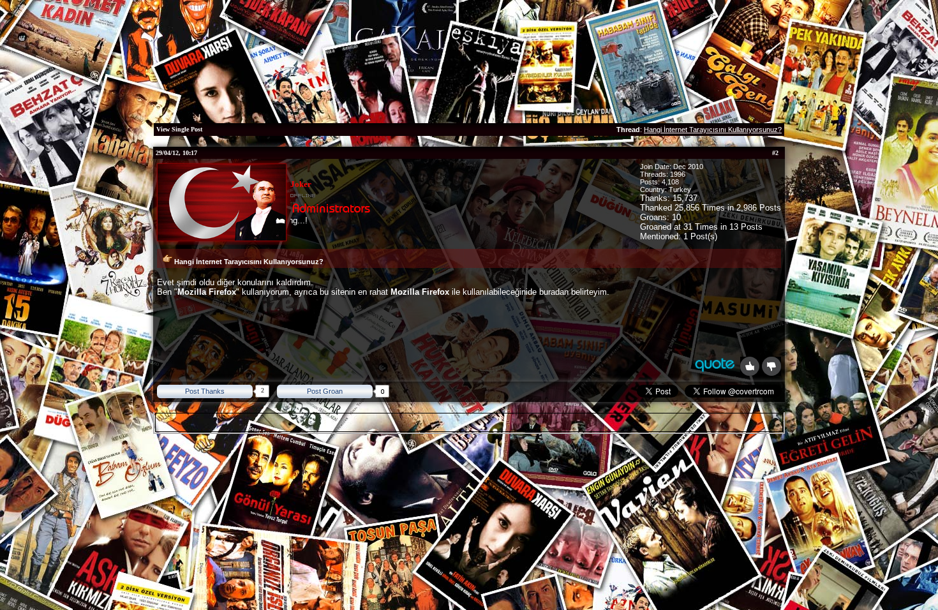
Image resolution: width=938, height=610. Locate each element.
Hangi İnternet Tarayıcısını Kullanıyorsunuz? (713, 129)
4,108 (670, 182)
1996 (677, 174)
